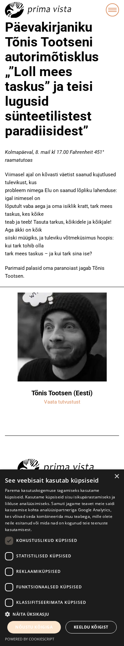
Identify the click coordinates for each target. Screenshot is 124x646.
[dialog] (62, 557)
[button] (62, 614)
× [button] (116, 476)
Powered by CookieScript (29, 638)
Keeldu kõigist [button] (91, 627)
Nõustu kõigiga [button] (34, 627)
